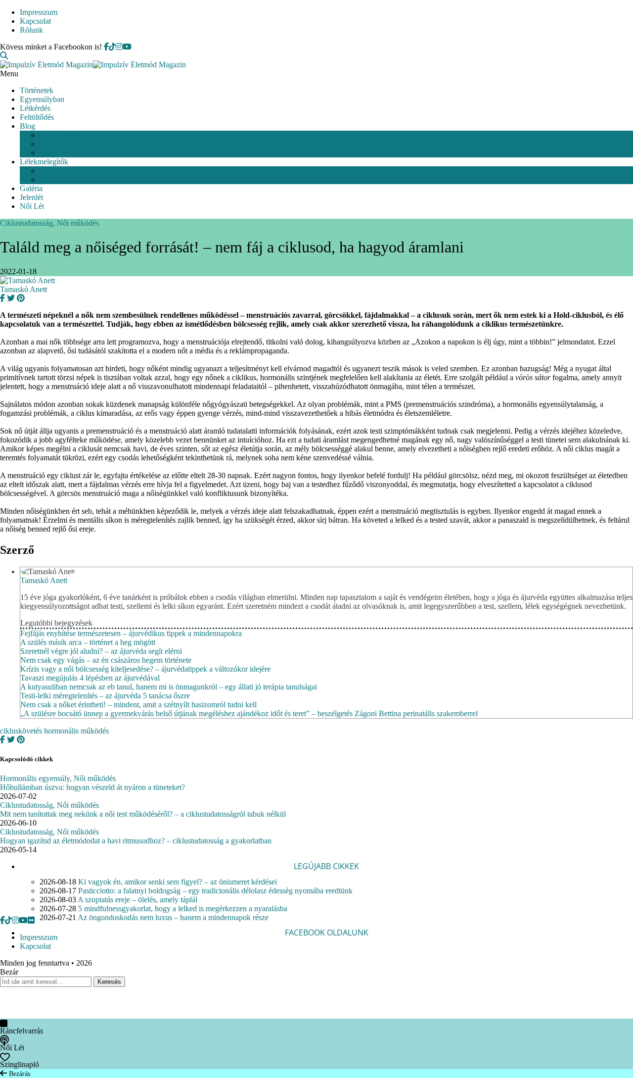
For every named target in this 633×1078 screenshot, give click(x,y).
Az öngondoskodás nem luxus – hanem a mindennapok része (173, 917)
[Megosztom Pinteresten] (20, 298)
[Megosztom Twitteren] (10, 298)
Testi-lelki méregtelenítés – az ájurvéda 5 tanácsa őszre (105, 695)
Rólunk (31, 30)
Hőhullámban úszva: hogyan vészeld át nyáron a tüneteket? (92, 787)
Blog (27, 126)
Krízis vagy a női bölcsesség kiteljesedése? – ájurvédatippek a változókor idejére (145, 669)
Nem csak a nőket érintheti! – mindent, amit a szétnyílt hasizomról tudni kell (138, 704)
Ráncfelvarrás (61, 135)
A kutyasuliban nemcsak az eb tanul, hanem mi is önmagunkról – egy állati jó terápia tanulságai (168, 687)
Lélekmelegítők (44, 161)
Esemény (54, 170)
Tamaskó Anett (23, 289)
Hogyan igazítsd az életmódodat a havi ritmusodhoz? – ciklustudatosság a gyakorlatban (135, 840)
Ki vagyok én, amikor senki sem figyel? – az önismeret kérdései (177, 882)
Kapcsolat (35, 21)
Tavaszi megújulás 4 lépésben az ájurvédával (90, 678)
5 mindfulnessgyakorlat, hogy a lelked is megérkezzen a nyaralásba (182, 908)
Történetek (36, 90)
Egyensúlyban (42, 99)
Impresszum (38, 12)
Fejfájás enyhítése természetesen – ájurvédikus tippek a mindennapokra (131, 633)
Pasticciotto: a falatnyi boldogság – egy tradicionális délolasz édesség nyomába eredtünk (215, 890)
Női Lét (32, 206)
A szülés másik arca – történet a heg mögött (87, 642)
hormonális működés (76, 731)
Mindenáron (59, 144)
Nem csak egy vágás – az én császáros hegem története (105, 660)
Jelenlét (31, 197)
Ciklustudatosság (26, 223)
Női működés (78, 223)
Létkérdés (35, 108)
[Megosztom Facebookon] (2, 298)
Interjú (50, 179)
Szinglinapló (59, 152)
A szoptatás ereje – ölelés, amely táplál (137, 899)
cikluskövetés (21, 731)
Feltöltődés (37, 117)
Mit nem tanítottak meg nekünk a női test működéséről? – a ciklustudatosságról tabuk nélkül (143, 814)
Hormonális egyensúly (35, 778)
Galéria (31, 188)
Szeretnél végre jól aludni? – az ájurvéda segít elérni (101, 651)
